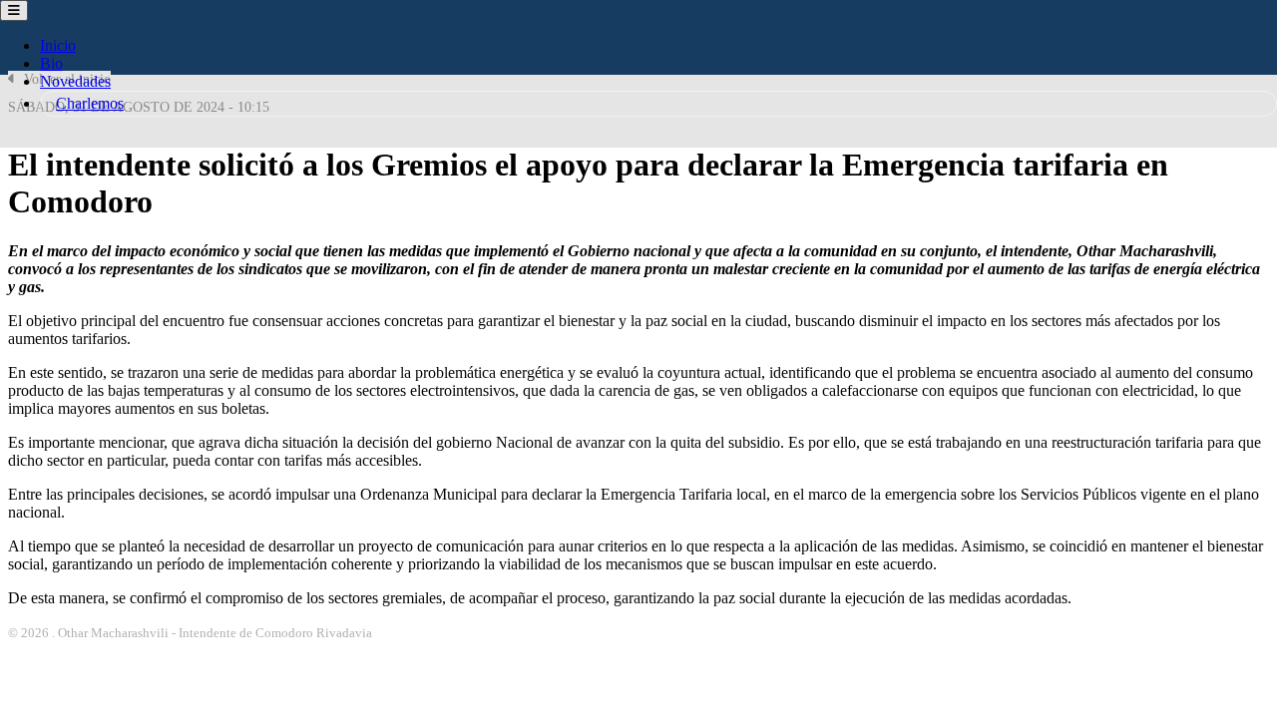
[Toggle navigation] (14, 10)
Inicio (58, 45)
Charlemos (90, 103)
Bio (51, 63)
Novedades (75, 81)
